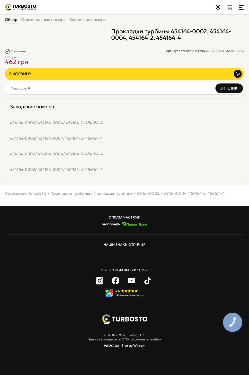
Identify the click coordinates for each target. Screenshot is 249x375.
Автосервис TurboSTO (26, 193)
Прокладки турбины (70, 193)
